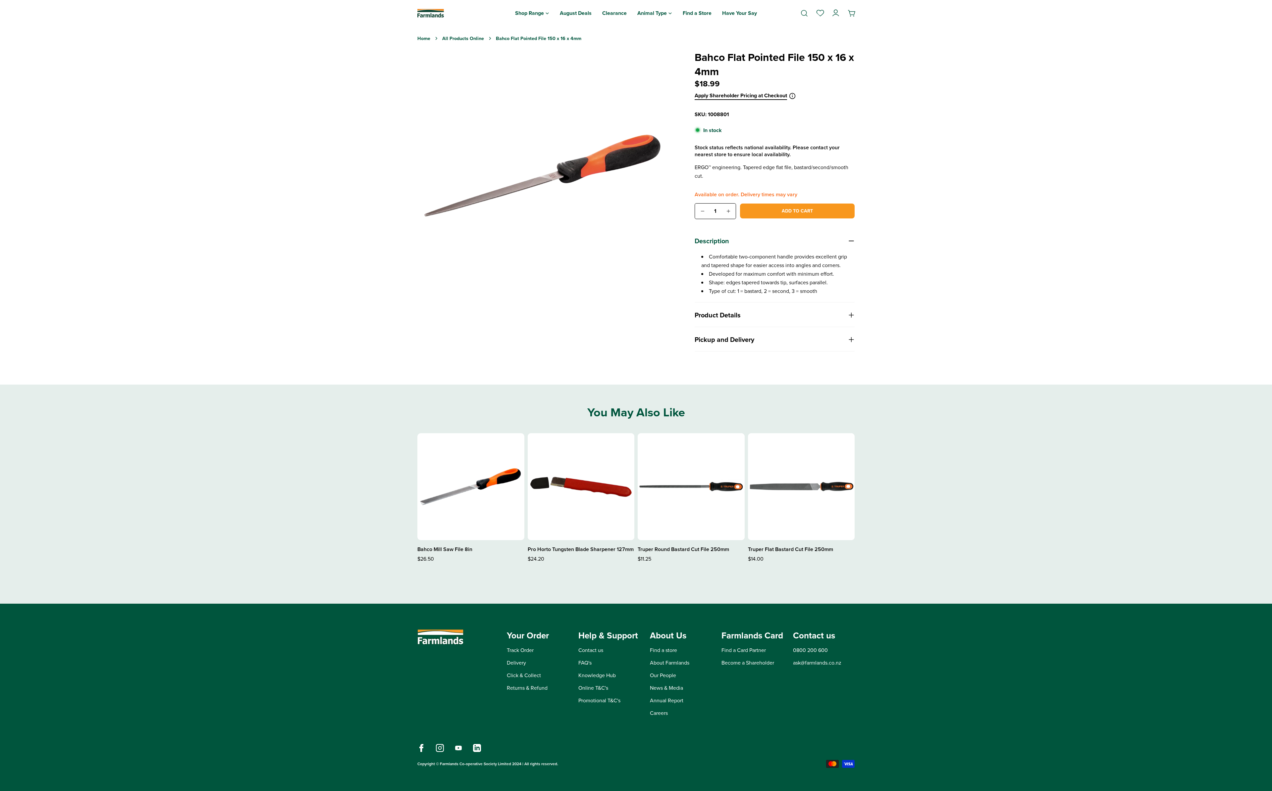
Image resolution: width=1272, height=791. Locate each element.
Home (423, 38)
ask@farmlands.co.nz (817, 663)
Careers (659, 713)
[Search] (804, 13)
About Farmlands (669, 663)
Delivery (516, 663)
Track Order (520, 650)
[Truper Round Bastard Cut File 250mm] (691, 486)
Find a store (663, 650)
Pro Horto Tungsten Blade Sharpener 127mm (581, 549)
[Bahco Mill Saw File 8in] (470, 486)
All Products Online (463, 38)
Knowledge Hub (597, 675)
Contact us (590, 650)
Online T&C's (593, 688)
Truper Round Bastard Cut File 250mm (683, 549)
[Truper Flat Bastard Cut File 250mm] (801, 486)
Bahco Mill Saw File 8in (444, 549)
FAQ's (585, 663)
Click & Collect (524, 675)
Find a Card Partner (743, 650)
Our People (663, 675)
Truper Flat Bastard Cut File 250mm (790, 549)
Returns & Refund (527, 688)
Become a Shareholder (747, 663)
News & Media (666, 688)
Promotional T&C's (599, 700)
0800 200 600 (810, 650)
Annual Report (666, 700)
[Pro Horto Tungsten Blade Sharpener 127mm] (581, 486)
